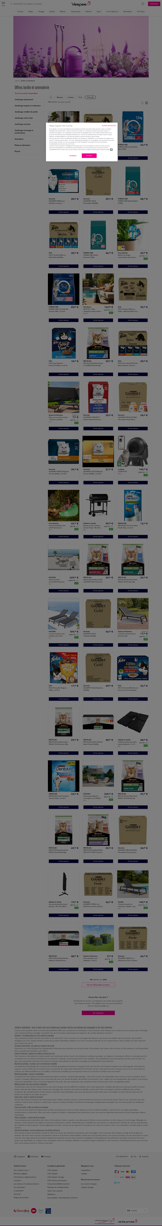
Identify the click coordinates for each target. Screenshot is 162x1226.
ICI (111, 149)
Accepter (89, 155)
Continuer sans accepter (109, 125)
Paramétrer (73, 155)
